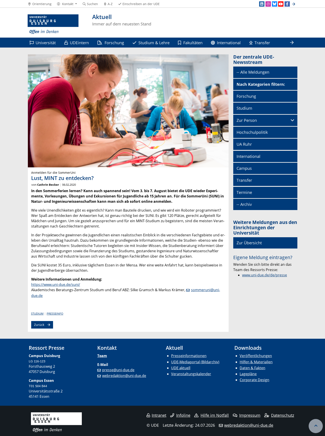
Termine (244, 192)
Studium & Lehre (154, 42)
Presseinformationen (188, 355)
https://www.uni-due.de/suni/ (55, 284)
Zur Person (247, 120)
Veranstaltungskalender (191, 373)
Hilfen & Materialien (256, 362)
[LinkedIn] (261, 4)
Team (102, 355)
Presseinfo (55, 314)
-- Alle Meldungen (253, 72)
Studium (37, 314)
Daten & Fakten (252, 367)
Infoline (183, 415)
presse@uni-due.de (118, 369)
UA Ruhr (244, 144)
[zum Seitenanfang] (316, 426)
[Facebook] (287, 4)
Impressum (249, 415)
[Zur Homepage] (53, 24)
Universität (46, 42)
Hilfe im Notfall (215, 415)
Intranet (159, 415)
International (229, 42)
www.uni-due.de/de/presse (264, 275)
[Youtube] (280, 4)
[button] (67, 4)
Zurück (39, 325)
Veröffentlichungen (256, 355)
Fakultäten (193, 42)
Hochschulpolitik (252, 132)
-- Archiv (244, 204)
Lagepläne (248, 373)
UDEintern (79, 42)
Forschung (114, 42)
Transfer (262, 42)
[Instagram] (268, 4)
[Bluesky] (274, 4)
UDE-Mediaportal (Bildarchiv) (195, 362)
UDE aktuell (180, 367)
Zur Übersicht (249, 242)
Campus (244, 168)
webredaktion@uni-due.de (124, 375)
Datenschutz (282, 415)
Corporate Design (254, 379)
